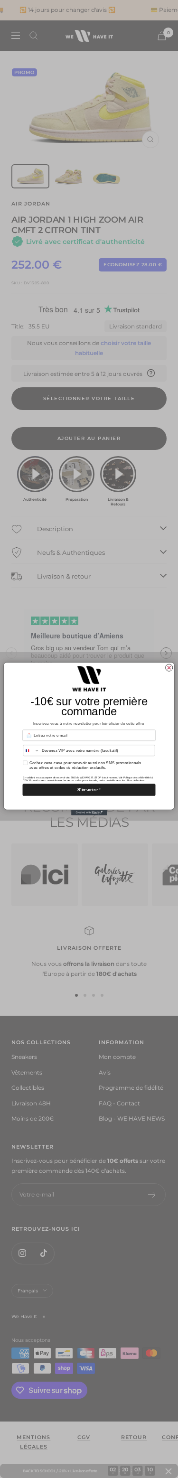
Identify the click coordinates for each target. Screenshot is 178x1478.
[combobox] (31, 750)
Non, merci (88, 802)
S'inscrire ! (89, 789)
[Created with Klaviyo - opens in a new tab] (89, 812)
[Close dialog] (169, 668)
